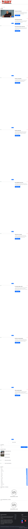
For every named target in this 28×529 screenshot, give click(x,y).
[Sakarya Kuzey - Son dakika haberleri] (6, 2)
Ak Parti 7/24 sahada (18, 78)
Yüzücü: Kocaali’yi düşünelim (8, 463)
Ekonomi (2, 478)
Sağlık (1, 479)
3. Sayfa (2, 477)
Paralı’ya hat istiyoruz (18, 11)
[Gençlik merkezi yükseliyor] (2, 461)
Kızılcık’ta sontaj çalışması (19, 338)
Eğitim (1, 476)
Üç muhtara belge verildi (18, 286)
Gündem (15, 514)
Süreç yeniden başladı (18, 390)
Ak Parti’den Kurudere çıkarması (20, 26)
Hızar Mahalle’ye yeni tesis (19, 182)
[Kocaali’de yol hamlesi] (2, 455)
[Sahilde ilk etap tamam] (2, 458)
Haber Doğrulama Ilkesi (22, 526)
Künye (10, 526)
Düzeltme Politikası (17, 526)
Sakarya (2, 475)
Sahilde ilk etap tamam (7, 457)
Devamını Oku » (17, 15)
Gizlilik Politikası (13, 526)
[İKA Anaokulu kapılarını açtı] (2, 452)
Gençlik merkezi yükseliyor (8, 460)
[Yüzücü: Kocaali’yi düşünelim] (2, 464)
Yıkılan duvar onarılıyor (18, 234)
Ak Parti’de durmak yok (18, 19)
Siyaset (2, 474)
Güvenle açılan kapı (18, 130)
